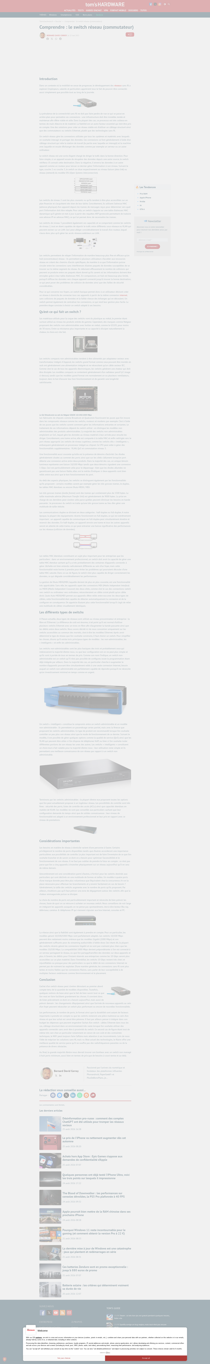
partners (39, 1337)
